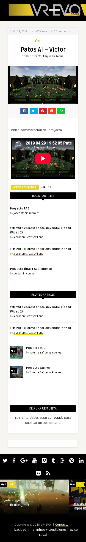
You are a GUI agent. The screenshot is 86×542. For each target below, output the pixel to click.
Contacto (62, 525)
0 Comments (62, 31)
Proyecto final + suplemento (31, 269)
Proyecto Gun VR (38, 368)
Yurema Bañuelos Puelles (45, 352)
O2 (80, 484)
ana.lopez (79, 503)
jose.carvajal (12, 500)
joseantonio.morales (26, 213)
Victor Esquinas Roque (50, 56)
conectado (56, 418)
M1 (11, 484)
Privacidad (18, 530)
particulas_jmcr (17, 505)
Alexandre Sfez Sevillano (28, 237)
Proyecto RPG (36, 348)
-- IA (43, 187)
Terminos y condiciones (49, 530)
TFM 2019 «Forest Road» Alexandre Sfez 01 (41, 249)
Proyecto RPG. (20, 208)
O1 (49, 187)
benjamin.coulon (24, 273)
